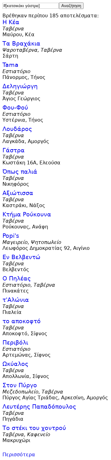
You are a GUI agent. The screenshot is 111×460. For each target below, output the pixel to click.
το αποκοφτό (21, 321)
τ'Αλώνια (15, 299)
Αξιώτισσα (17, 193)
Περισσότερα (18, 455)
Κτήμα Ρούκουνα (26, 214)
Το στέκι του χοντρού (34, 428)
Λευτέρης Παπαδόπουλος (39, 406)
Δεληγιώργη (20, 86)
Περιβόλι (15, 342)
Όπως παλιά (19, 171)
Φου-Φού (15, 107)
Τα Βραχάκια (21, 43)
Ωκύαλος (15, 363)
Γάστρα (13, 150)
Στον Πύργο (19, 385)
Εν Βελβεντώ (21, 257)
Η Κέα (10, 22)
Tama (10, 64)
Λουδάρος (17, 128)
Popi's (10, 235)
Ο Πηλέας (16, 278)
